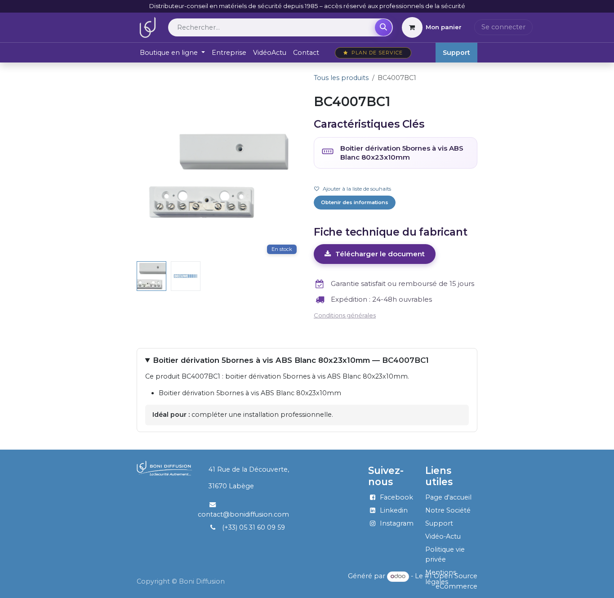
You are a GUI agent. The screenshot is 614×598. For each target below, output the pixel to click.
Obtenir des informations (354, 202)
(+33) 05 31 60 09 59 (253, 527)
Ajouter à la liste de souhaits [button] (357, 189)
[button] (145, 175)
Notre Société (448, 510)
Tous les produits (341, 78)
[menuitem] (173, 53)
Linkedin (394, 510)
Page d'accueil (448, 497)
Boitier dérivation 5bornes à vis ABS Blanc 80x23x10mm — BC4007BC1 (291, 360)
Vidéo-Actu (443, 536)
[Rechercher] (383, 27)
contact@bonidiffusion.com (243, 514)
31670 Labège (231, 486)
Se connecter (503, 27)
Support (456, 53)
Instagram (397, 523)
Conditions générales (345, 315)
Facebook (396, 497)
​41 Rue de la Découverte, (244, 469)
